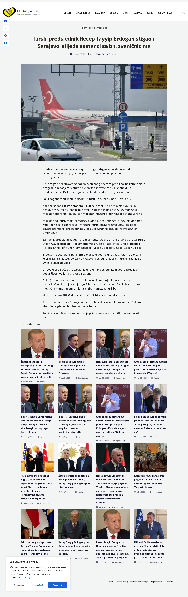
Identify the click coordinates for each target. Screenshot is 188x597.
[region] (38, 574)
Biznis (149, 13)
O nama (111, 581)
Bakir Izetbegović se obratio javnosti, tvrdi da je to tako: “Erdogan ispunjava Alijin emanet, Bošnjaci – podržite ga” (150, 424)
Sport (126, 13)
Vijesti (67, 13)
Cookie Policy (24, 577)
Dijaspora (100, 13)
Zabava (138, 13)
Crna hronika (82, 13)
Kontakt (169, 581)
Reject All (38, 584)
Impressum (156, 581)
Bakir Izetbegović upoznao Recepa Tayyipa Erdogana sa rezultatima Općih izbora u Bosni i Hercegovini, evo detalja (37, 550)
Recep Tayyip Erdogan (106, 54)
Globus (114, 13)
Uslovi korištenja (139, 581)
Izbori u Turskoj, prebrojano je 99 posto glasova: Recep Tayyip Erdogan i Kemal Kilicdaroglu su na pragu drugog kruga (36, 424)
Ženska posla (165, 13)
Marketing (122, 581)
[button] (183, 13)
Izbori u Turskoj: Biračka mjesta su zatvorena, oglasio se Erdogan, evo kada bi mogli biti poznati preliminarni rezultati (74, 424)
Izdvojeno (88, 27)
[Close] (67, 559)
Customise (19, 584)
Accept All (57, 584)
